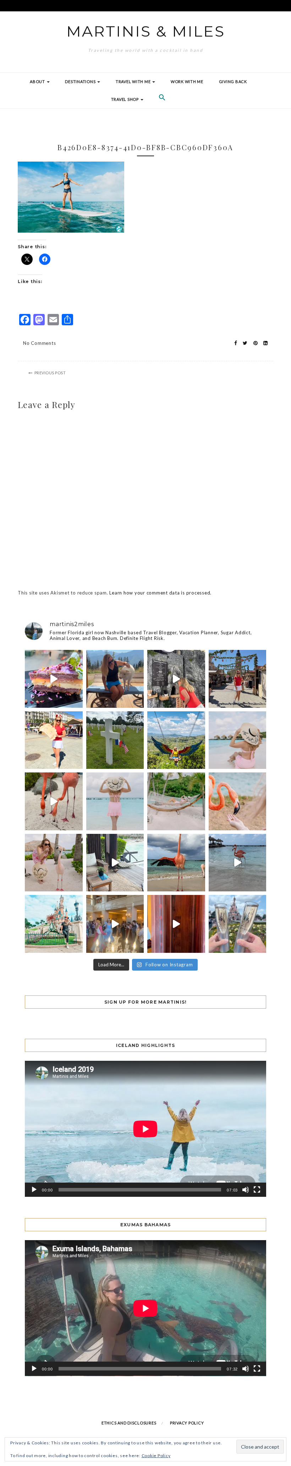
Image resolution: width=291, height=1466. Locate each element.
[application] (145, 1129)
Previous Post (50, 372)
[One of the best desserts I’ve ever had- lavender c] (54, 679)
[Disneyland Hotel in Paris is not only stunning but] (115, 924)
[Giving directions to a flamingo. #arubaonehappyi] (54, 863)
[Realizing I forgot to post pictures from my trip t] (176, 740)
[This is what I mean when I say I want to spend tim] (238, 801)
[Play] (34, 1189)
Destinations (81, 81)
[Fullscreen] (256, 1189)
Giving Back (233, 81)
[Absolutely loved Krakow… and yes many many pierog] (238, 679)
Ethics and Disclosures (129, 1423)
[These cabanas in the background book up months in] (238, 740)
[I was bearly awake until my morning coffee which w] (176, 679)
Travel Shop (125, 99)
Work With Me (187, 81)
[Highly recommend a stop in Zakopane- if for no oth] (115, 679)
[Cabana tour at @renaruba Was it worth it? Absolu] (115, 863)
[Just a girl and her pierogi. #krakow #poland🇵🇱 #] (54, 740)
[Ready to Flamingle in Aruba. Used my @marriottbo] (238, 863)
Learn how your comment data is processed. (160, 593)
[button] (162, 99)
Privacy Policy (187, 1423)
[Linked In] (263, 343)
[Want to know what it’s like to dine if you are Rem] (176, 924)
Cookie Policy (156, 1455)
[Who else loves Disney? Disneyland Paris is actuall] (54, 924)
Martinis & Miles (145, 31)
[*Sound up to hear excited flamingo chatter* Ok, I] (54, 801)
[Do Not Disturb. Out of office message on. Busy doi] (176, 801)
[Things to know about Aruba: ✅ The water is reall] (115, 801)
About (38, 81)
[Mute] (245, 1189)
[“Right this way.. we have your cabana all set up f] (176, 863)
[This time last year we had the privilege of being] (115, 740)
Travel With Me (134, 81)
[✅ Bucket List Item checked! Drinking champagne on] (238, 924)
